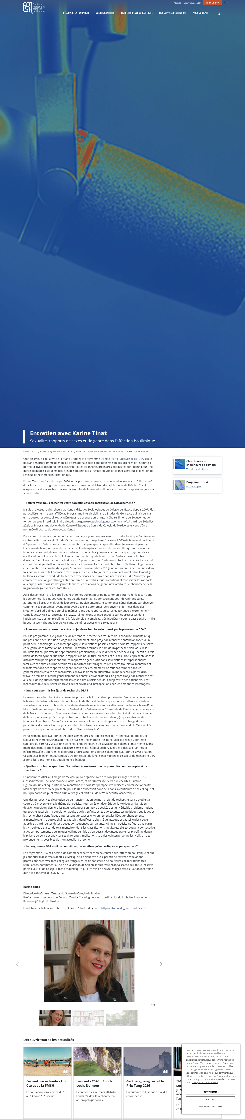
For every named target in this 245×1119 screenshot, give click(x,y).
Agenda (177, 2)
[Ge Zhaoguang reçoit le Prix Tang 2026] (148, 1083)
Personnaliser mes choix (210, 1106)
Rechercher (218, 13)
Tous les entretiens (197, 469)
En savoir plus (194, 486)
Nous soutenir (200, 12)
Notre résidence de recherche (136, 12)
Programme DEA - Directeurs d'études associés (91, 451)
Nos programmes (105, 12)
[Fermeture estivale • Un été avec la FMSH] (48, 1083)
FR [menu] (225, 2)
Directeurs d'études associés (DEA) (122, 459)
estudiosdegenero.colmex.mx (107, 521)
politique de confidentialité (205, 1082)
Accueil (26, 451)
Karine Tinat (118, 451)
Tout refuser (210, 1099)
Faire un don (212, 2)
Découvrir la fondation (76, 12)
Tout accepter (210, 1092)
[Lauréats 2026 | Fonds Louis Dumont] (98, 1083)
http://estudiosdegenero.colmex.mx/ (124, 908)
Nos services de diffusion (172, 12)
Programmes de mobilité (58, 451)
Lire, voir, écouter (192, 2)
